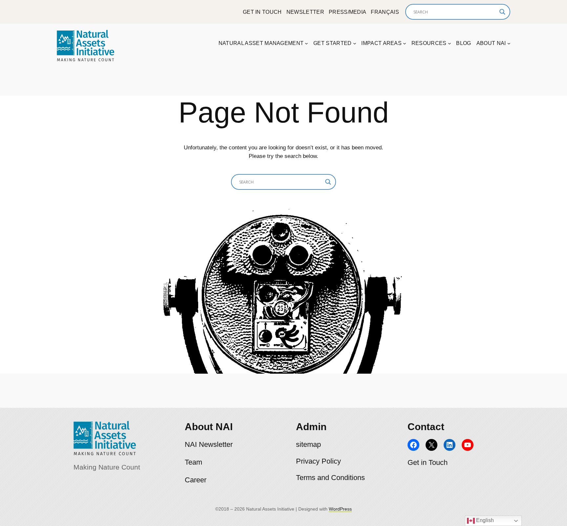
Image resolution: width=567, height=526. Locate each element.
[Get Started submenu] (354, 43)
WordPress (340, 509)
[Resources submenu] (449, 43)
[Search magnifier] (502, 11)
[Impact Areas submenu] (404, 43)
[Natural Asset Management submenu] (306, 43)
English (484, 520)
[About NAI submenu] (509, 43)
